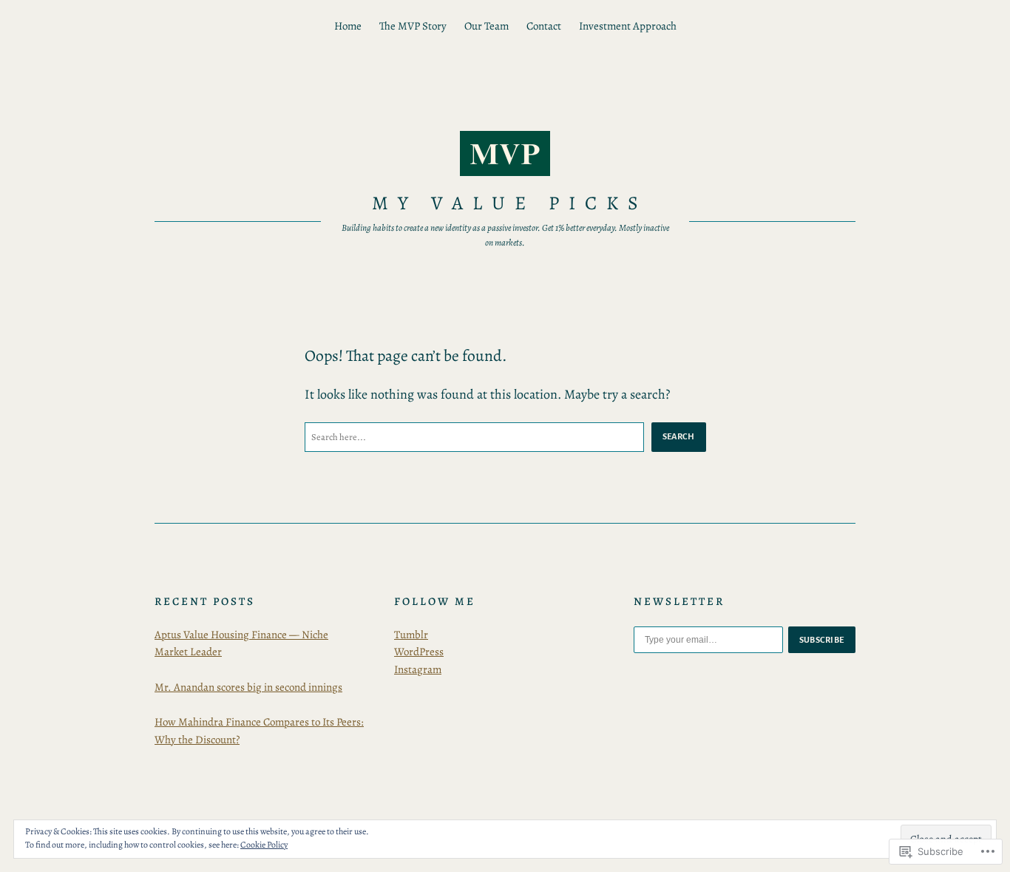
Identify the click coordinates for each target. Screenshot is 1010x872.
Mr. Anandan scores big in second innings (248, 687)
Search (678, 436)
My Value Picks (509, 203)
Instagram (417, 669)
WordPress (419, 651)
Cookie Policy (264, 845)
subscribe (822, 639)
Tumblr (411, 634)
